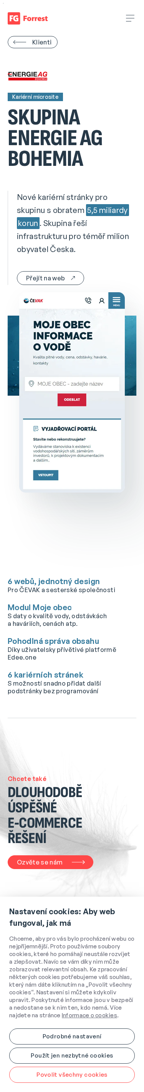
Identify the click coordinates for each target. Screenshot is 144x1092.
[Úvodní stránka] (28, 18)
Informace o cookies (89, 1015)
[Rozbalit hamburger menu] (130, 18)
